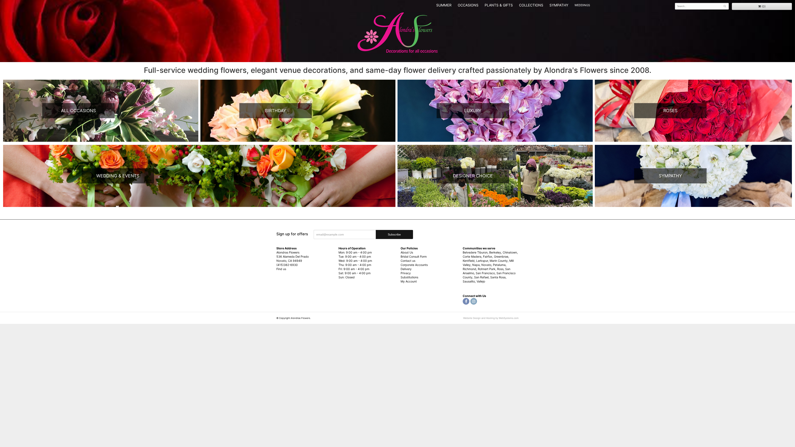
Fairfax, (488, 256)
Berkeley (495, 252)
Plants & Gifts (499, 5)
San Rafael (481, 277)
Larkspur (482, 260)
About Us (407, 252)
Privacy (406, 273)
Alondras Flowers (398, 33)
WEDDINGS (582, 5)
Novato (486, 265)
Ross (500, 269)
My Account (409, 281)
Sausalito (469, 281)
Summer (444, 5)
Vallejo (481, 281)
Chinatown (510, 252)
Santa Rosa (498, 277)
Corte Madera (472, 256)
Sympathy (558, 5)
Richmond (469, 269)
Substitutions (409, 277)
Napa (476, 265)
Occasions (468, 5)
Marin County (499, 260)
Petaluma (499, 265)
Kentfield (469, 260)
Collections (531, 5)
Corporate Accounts (414, 265)
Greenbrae (501, 256)
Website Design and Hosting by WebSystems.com (491, 318)
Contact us (408, 260)
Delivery (406, 269)
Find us (281, 269)
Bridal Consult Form (414, 256)
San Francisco (485, 273)
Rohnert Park (486, 269)
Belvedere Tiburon (475, 252)
